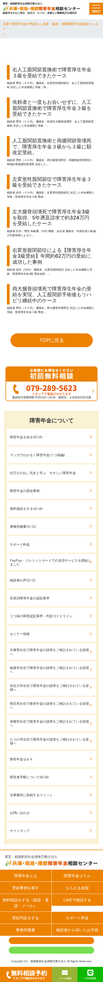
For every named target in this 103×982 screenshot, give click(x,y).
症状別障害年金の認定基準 (29, 598)
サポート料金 (20, 544)
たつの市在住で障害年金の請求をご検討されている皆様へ (49, 741)
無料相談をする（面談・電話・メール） (25, 902)
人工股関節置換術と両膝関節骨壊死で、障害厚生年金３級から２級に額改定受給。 (51, 146)
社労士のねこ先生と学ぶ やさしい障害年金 (43, 473)
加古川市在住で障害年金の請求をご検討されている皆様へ (49, 688)
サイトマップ (20, 831)
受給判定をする (25, 917)
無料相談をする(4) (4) (26, 509)
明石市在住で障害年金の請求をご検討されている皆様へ (49, 705)
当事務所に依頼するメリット (31, 795)
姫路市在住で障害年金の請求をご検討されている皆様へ (49, 670)
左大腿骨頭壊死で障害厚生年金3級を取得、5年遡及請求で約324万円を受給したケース (51, 217)
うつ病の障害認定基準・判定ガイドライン (41, 616)
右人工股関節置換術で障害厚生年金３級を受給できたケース (51, 72)
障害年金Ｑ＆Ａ (21, 759)
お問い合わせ (20, 813)
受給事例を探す (25, 887)
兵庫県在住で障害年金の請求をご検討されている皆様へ (49, 652)
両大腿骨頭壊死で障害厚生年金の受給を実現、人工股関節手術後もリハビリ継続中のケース (51, 294)
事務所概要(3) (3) (23, 526)
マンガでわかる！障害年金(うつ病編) (37, 455)
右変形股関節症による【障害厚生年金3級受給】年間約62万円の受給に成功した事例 (51, 256)
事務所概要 (25, 929)
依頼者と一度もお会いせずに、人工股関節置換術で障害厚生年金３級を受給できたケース (51, 108)
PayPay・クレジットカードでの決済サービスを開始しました (50, 562)
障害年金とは (25, 875)
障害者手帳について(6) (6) (29, 777)
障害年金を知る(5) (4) (26, 437)
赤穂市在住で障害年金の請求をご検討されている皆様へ (49, 723)
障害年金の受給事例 (25, 491)
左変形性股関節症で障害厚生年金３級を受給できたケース (51, 182)
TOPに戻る (51, 340)
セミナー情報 (20, 634)
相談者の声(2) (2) (22, 580)
